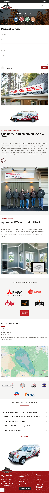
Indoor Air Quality (24, 483)
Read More (24, 436)
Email (46, 1)
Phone (2, 39)
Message (3, 55)
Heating (21, 481)
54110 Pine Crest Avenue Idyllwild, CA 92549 (7, 478)
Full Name (3, 34)
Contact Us (39, 481)
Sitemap (38, 489)
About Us (38, 478)
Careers (38, 483)
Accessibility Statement (39, 487)
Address (3, 50)
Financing (38, 479)
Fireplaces (22, 484)
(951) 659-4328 (6, 481)
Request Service (25, 488)
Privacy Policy (39, 484)
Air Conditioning (23, 479)
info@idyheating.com (8, 483)
